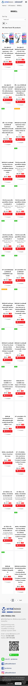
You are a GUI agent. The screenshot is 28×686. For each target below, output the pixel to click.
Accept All (18, 683)
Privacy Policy (21, 679)
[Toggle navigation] (26, 2)
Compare (8, 67)
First (7, 600)
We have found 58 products (11, 28)
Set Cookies (10, 683)
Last (20, 600)
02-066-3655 (10, 636)
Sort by (5, 16)
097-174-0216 (10, 638)
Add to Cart (8, 64)
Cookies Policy (8, 680)
